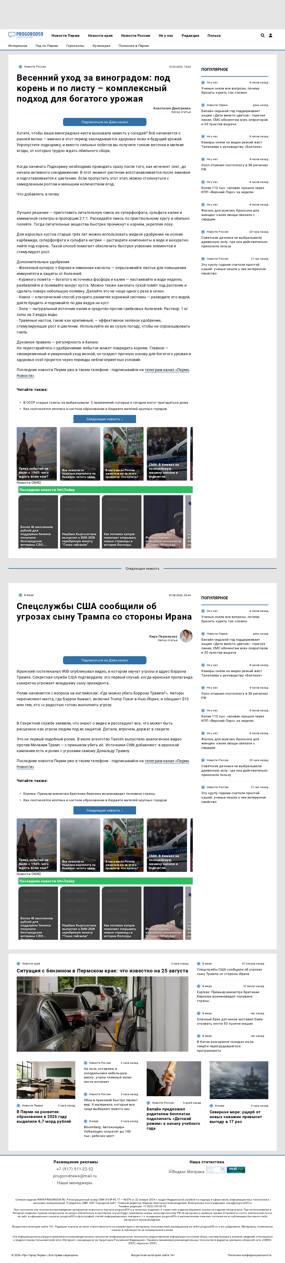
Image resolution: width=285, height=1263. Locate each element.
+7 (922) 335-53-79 (154, 1206)
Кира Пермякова (163, 636)
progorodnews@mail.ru (75, 1176)
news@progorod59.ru (239, 1203)
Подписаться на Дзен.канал (105, 122)
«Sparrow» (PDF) (146, 1243)
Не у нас (212, 82)
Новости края (31, 963)
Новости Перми (217, 105)
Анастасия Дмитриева (172, 108)
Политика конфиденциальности (249, 1255)
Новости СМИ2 (29, 483)
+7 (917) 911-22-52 (75, 1169)
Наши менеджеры (75, 1182)
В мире (29, 595)
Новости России (35, 66)
